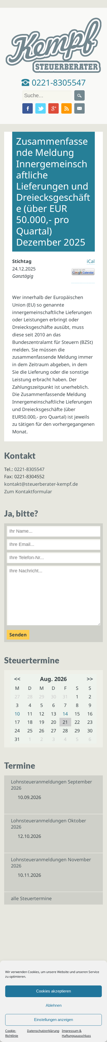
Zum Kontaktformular (28, 491)
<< (17, 679)
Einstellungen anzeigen (53, 1019)
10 (17, 714)
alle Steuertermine (31, 898)
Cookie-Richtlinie (11, 1033)
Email (79, 108)
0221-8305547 (58, 82)
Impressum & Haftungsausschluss (76, 1033)
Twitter (40, 108)
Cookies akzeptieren (53, 991)
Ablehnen (54, 1005)
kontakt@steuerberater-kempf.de (41, 484)
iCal (91, 261)
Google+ (53, 108)
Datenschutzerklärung (43, 1031)
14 (65, 714)
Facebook (27, 108)
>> (90, 679)
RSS (66, 108)
